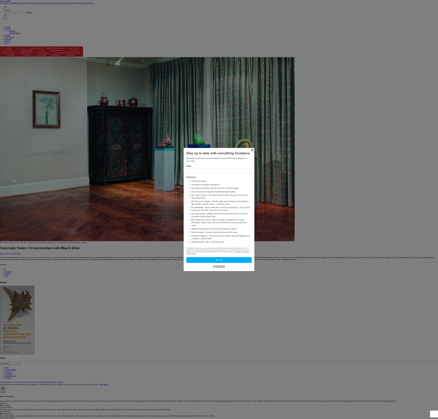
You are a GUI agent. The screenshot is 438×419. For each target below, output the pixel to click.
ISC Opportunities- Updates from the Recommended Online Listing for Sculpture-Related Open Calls (219, 215)
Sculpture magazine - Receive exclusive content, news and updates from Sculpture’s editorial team (220, 237)
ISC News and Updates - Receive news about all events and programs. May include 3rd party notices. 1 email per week (220, 202)
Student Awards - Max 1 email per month (207, 242)
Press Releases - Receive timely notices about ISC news (214, 232)
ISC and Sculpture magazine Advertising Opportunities (213, 191)
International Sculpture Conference (205, 184)
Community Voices (198, 181)
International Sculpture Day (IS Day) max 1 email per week (215, 188)
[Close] (252, 150)
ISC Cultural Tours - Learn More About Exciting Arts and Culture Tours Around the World (219, 196)
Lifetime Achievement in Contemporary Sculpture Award (214, 228)
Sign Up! (219, 260)
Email (188, 166)
